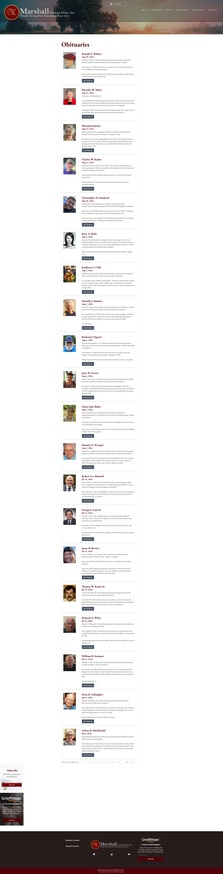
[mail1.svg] (129, 854)
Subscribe (12, 785)
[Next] (134, 762)
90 (127, 762)
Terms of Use (111, 872)
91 (131, 762)
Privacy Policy (102, 872)
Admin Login (119, 872)
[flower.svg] (94, 854)
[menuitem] (145, 10)
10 (119, 762)
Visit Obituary (88, 81)
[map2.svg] (111, 854)
